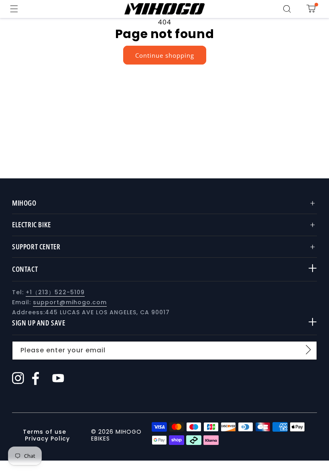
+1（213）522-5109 (55, 292)
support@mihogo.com (70, 302)
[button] (14, 9)
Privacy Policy (47, 439)
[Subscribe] (308, 350)
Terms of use (45, 432)
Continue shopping (164, 55)
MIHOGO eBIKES (116, 435)
